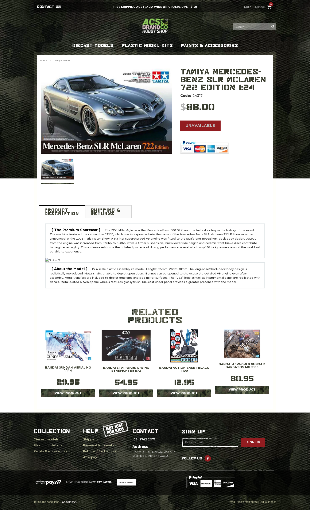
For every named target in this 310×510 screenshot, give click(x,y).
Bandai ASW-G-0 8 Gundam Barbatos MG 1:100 (242, 366)
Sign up (260, 6)
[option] (106, 112)
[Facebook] (208, 458)
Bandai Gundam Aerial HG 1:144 (68, 369)
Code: (185, 96)
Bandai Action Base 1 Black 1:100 (184, 369)
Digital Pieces (268, 501)
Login (247, 6)
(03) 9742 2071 (143, 439)
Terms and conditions (46, 501)
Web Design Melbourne (243, 501)
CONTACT (145, 431)
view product (68, 393)
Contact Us (49, 7)
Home (43, 60)
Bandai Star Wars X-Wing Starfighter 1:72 (126, 369)
